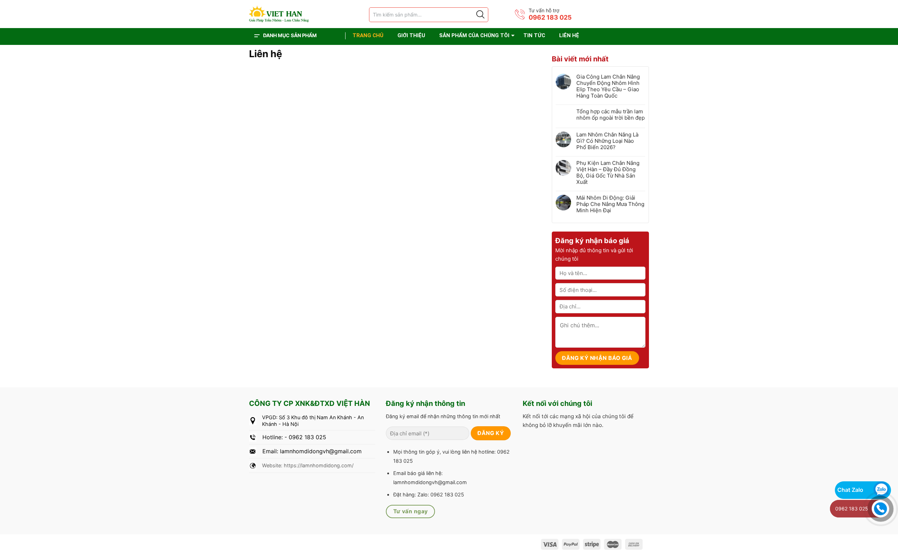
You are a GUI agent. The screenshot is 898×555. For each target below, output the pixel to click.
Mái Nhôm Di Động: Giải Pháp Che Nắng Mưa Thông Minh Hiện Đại (610, 204)
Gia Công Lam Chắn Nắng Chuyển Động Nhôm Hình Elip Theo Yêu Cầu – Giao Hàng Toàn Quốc (608, 86)
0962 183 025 (550, 17)
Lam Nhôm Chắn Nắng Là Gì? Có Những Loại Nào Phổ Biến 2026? (607, 141)
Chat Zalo (850, 489)
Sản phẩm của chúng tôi (474, 35)
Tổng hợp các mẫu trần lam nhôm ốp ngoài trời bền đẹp (610, 114)
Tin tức (534, 35)
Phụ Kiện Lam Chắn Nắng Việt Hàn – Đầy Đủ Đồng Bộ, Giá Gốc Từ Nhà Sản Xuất (607, 172)
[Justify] (480, 15)
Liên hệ (569, 35)
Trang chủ (368, 35)
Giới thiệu (411, 35)
